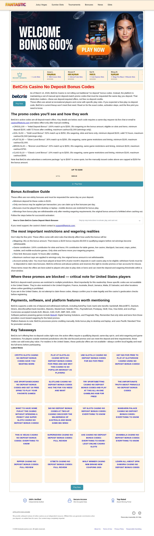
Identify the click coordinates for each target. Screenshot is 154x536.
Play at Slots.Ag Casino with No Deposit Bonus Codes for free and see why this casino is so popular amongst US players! (60, 364)
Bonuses (89, 5)
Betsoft (53, 315)
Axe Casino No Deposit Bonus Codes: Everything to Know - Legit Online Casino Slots (93, 441)
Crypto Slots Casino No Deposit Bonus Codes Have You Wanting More (26, 359)
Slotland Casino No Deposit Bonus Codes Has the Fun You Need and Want (60, 386)
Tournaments (74, 5)
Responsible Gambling (133, 529)
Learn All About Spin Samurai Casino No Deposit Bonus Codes (127, 464)
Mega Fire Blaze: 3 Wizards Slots (119, 77)
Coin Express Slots (93, 77)
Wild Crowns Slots (51, 77)
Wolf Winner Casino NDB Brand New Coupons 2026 (93, 464)
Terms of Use (107, 529)
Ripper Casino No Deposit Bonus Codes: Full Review (26, 464)
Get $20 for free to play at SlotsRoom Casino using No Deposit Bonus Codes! (127, 359)
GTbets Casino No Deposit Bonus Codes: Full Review (60, 464)
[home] (17, 8)
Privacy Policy (119, 529)
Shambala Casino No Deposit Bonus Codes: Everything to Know (127, 438)
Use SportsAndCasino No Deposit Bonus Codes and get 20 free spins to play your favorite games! (26, 388)
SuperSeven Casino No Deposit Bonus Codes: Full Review (60, 438)
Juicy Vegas (41, 5)
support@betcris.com (65, 225)
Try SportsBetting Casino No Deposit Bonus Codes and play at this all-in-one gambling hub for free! (93, 389)
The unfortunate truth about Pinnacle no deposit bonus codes (127, 386)
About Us (97, 529)
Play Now (19, 104)
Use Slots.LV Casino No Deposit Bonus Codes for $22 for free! (94, 358)
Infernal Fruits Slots (71, 77)
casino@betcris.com (20, 123)
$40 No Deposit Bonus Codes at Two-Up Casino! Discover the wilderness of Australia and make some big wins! (60, 415)
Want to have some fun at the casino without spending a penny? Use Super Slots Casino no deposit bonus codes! (26, 415)
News (100, 5)
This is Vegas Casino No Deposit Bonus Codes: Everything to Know (26, 439)
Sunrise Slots (58, 5)
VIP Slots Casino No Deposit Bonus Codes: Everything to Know (93, 411)
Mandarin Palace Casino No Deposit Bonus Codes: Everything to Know (127, 412)
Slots (110, 5)
